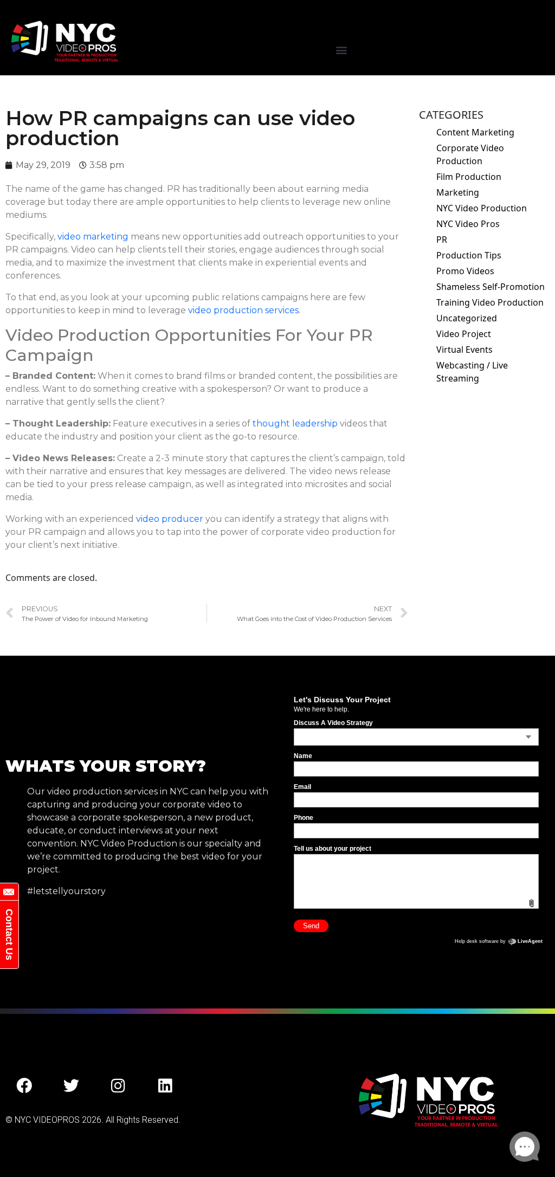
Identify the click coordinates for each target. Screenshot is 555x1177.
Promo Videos (465, 271)
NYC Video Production (481, 208)
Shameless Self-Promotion (490, 287)
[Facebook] (24, 1086)
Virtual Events (464, 349)
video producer (169, 519)
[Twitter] (72, 1086)
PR (441, 239)
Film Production (468, 177)
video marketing (92, 236)
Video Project (463, 334)
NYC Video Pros (468, 224)
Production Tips (468, 255)
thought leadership (295, 423)
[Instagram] (118, 1086)
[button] (341, 50)
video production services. (244, 310)
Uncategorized (466, 318)
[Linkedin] (165, 1086)
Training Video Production (490, 302)
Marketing (457, 192)
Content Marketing (475, 132)
